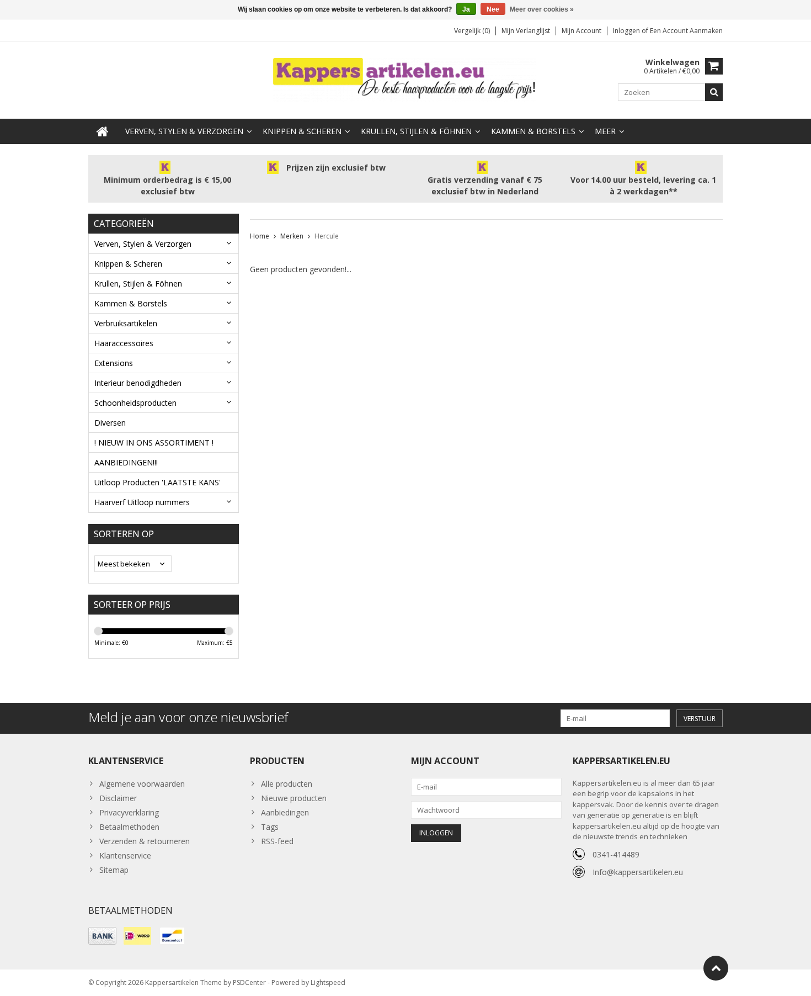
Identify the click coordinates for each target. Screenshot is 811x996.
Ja (466, 9)
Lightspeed (328, 982)
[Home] (102, 131)
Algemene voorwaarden (142, 783)
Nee (493, 9)
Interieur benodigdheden (138, 383)
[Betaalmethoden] (102, 936)
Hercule (326, 236)
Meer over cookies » (542, 9)
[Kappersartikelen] (405, 79)
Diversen (110, 422)
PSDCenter (249, 982)
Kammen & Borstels (533, 131)
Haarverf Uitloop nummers (142, 502)
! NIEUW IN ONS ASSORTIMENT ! (154, 442)
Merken (291, 236)
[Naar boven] (715, 968)
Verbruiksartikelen (125, 323)
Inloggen (627, 30)
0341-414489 (616, 854)
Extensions (113, 363)
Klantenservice (125, 855)
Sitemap (114, 870)
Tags (270, 827)
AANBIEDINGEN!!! (126, 462)
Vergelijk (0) (472, 30)
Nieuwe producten (294, 798)
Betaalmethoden (129, 827)
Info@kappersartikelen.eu (638, 872)
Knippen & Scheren (302, 131)
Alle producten (286, 783)
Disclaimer (118, 798)
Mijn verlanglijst (525, 30)
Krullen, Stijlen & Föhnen (416, 131)
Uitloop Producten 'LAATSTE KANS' (157, 482)
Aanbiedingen (285, 812)
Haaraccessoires (123, 343)
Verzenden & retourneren (144, 841)
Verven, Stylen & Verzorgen (184, 131)
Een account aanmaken (686, 30)
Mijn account (581, 30)
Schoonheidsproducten (135, 403)
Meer (605, 131)
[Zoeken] (714, 92)
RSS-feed (277, 841)
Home (259, 236)
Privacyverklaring (129, 812)
